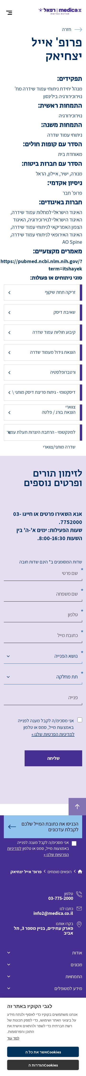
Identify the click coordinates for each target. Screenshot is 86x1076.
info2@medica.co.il (53, 913)
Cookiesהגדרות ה (43, 1065)
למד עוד (13, 1038)
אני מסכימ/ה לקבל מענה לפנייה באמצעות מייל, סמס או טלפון (46, 723)
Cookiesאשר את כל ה (43, 1052)
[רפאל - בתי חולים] (60, 10)
